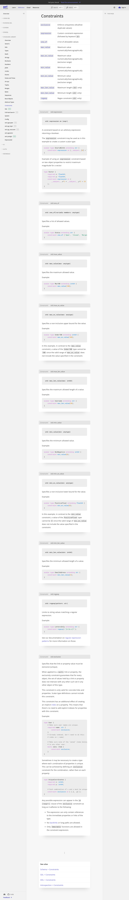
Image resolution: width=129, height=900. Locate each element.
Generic (7, 44)
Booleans (8, 61)
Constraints (8, 105)
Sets (6, 47)
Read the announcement (69, 2)
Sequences (8, 95)
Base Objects (9, 99)
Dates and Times (10, 78)
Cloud (28, 7)
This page (110, 14)
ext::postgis (10, 136)
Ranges (7, 88)
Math (6, 54)
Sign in (124, 7)
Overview (6, 14)
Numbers (8, 64)
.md (73, 16)
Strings (7, 57)
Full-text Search (11, 112)
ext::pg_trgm (10, 126)
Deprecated (8, 140)
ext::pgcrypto (10, 123)
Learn (14, 7)
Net (7, 109)
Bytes (6, 92)
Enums (7, 75)
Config (7, 119)
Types (6, 50)
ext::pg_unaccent (11, 129)
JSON (6, 68)
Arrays (7, 81)
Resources (36, 7)
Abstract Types (9, 102)
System (7, 116)
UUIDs (7, 71)
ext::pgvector (9, 133)
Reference (21, 7)
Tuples (7, 85)
